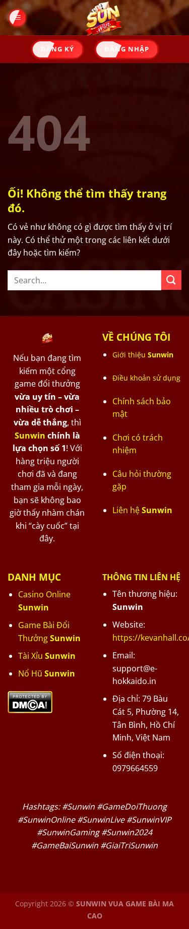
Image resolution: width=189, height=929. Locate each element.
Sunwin (30, 435)
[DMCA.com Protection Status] (30, 701)
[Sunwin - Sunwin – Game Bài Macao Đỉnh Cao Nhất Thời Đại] (103, 17)
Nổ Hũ (46, 673)
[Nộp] (171, 280)
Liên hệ (142, 510)
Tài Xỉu (47, 655)
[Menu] (17, 18)
